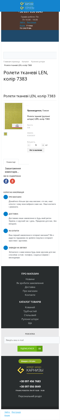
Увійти (22, 22)
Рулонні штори (30, 319)
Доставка (30, 287)
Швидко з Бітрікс (28, 361)
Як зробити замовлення (30, 283)
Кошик (22, 25)
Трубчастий (30, 311)
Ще (30, 323)
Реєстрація (31, 22)
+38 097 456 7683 (30, 381)
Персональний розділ (30, 396)
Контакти (30, 294)
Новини (30, 279)
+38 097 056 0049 (30, 386)
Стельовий (30, 315)
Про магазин (30, 291)
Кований (30, 307)
